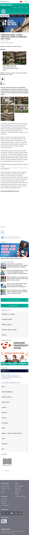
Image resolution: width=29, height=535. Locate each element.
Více (25, 16)
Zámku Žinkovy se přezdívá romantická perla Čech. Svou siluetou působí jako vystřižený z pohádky (17, 265)
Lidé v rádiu (18, 490)
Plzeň (3, 428)
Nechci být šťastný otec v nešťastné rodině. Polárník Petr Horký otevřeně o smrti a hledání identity (17, 291)
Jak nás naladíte (19, 486)
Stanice (3, 490)
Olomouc (4, 412)
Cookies (3, 531)
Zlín (3, 449)
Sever (3, 438)
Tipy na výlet (5, 16)
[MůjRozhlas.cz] (2, 49)
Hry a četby (4, 246)
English (23, 531)
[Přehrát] (2, 79)
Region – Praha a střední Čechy (12, 433)
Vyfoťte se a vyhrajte (8, 314)
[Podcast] (1, 84)
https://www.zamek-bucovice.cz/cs (10, 191)
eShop (2, 492)
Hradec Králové (7, 397)
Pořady (20, 16)
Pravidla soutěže (7, 319)
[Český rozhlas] (5, 1)
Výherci (4, 335)
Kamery (26, 7)
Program (14, 7)
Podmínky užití (16, 531)
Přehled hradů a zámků (9, 330)
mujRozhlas (4, 242)
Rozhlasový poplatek (20, 496)
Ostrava (4, 418)
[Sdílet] (3, 84)
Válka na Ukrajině (5, 486)
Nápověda (17, 488)
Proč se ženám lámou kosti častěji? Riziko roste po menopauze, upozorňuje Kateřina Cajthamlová (17, 285)
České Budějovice (7, 392)
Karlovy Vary (6, 402)
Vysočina (4, 444)
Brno (3, 386)
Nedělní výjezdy (7, 324)
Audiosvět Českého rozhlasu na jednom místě (11, 258)
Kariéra (17, 492)
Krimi (12, 246)
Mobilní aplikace (5, 505)
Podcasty (3, 503)
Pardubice (5, 423)
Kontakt (17, 494)
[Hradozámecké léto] (14, 24)
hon (5, 227)
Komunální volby (5, 488)
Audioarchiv (20, 7)
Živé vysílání (5, 252)
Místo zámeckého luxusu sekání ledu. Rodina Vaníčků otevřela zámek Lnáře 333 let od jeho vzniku (17, 278)
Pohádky (4, 249)
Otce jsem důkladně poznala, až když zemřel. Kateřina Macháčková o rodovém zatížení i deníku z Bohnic (17, 272)
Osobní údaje (9, 531)
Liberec (4, 407)
